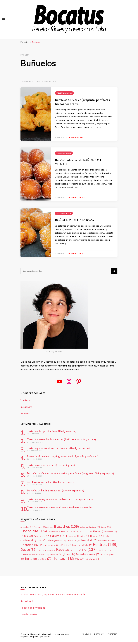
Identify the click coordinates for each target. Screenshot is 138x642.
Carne (106, 527)
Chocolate (34, 531)
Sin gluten (67, 554)
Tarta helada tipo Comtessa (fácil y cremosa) (51, 431)
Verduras (92, 558)
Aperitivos (40, 527)
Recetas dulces (64, 153)
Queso (28, 550)
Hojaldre (96, 536)
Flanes (100, 531)
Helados (83, 536)
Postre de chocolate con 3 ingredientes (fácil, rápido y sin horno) (62, 456)
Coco (74, 531)
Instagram (26, 406)
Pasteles (30, 545)
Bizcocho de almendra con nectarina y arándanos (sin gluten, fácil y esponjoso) (70, 473)
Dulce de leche (86, 532)
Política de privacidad (32, 607)
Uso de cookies (28, 614)
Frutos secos (41, 536)
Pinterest (25, 413)
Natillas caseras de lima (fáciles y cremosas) (51, 482)
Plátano (78, 545)
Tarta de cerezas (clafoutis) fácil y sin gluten (51, 465)
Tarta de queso (38, 559)
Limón (45, 540)
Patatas (67, 545)
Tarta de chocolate (88, 554)
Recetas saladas (64, 93)
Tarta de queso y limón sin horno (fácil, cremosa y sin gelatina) (61, 439)
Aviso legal (26, 601)
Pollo (87, 545)
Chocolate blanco (59, 532)
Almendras (26, 527)
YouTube (25, 400)
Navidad (89, 540)
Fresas (112, 532)
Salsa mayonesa (40, 554)
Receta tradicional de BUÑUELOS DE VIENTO (79, 162)
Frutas (26, 536)
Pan (111, 540)
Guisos (72, 536)
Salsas (54, 554)
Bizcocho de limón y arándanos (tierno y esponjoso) (55, 490)
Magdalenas (58, 540)
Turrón (81, 559)
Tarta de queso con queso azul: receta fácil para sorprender (59, 507)
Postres (105, 544)
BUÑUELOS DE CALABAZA (74, 220)
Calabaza (94, 527)
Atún (49, 527)
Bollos (84, 527)
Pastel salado (50, 544)
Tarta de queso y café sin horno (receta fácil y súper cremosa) (60, 499)
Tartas (64, 558)
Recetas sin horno (76, 549)
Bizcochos (66, 526)
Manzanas (74, 540)
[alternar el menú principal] (3, 19)
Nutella (103, 540)
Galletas (58, 536)
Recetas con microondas (46, 550)
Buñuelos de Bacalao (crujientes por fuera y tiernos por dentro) (82, 102)
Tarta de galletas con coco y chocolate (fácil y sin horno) (58, 448)
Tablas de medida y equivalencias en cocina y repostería (52, 594)
